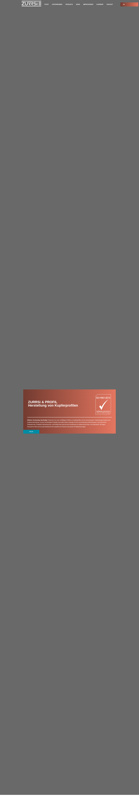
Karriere (99, 4)
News (78, 4)
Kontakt (110, 4)
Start (46, 4)
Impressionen (88, 4)
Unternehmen (57, 4)
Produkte (69, 4)
